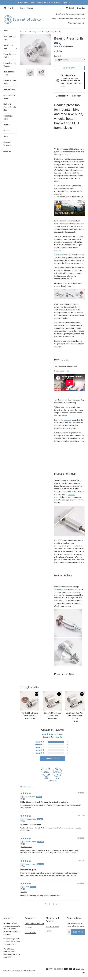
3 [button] (53, 904)
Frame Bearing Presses (9, 64)
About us (7, 151)
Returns (6, 125)
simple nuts (75, 224)
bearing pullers (61, 589)
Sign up (30, 8)
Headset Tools (9, 89)
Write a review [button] (52, 759)
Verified (51, 781)
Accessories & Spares (9, 96)
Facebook (28, 928)
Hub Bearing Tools (8, 73)
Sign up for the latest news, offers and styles (75, 924)
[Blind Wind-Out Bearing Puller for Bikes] (52, 700)
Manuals (6, 131)
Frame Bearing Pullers (9, 55)
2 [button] (49, 904)
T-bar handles (64, 224)
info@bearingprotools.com (34, 923)
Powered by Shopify (29, 970)
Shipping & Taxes (7, 117)
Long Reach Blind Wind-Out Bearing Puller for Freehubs (75, 715)
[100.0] (45, 772)
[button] (59, 46)
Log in (22, 8)
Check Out (81, 8)
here (59, 347)
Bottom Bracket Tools (9, 82)
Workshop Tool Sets (9, 38)
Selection (76, 96)
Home (5, 31)
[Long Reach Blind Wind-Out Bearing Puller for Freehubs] (75, 700)
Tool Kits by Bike (10, 46)
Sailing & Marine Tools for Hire (9, 107)
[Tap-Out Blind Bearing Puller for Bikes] (30, 700)
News (5, 136)
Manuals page (65, 420)
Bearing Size (58, 56)
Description (62, 96)
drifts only (59, 255)
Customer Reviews (7, 143)
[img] (25, 793)
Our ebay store (30, 932)
